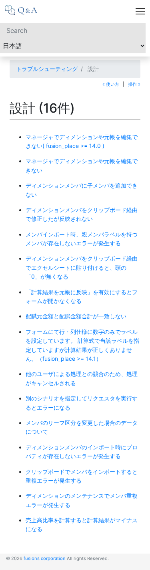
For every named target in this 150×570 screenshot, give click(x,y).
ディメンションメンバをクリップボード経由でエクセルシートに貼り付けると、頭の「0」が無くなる (82, 267)
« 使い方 (110, 84)
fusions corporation (45, 558)
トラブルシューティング (47, 68)
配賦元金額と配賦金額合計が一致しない (76, 316)
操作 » (134, 84)
